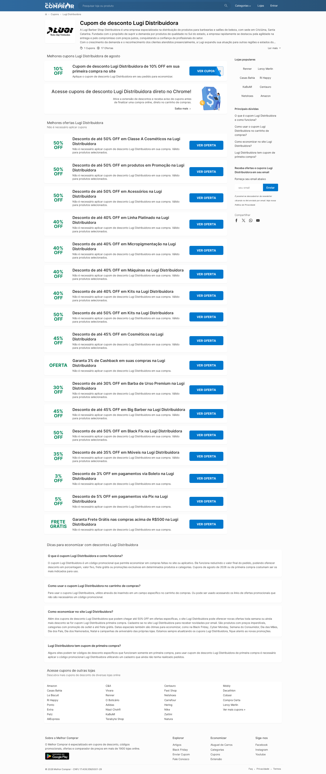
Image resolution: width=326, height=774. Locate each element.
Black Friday (180, 749)
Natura (168, 718)
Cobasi (227, 695)
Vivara (109, 690)
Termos (277, 769)
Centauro (265, 86)
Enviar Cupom (181, 754)
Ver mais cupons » (234, 709)
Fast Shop (170, 690)
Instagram (261, 749)
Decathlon (229, 690)
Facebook (261, 744)
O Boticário (112, 700)
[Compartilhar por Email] (258, 221)
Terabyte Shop (115, 718)
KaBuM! (247, 86)
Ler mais (273, 48)
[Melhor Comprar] (60, 5)
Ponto (50, 704)
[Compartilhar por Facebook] (236, 221)
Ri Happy (265, 77)
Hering (168, 704)
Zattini (168, 714)
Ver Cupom (209, 71)
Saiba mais (181, 108)
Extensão (216, 759)
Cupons (55, 14)
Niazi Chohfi (113, 709)
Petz (50, 714)
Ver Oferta (206, 145)
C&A (108, 685)
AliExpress (53, 718)
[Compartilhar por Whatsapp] (250, 221)
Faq (251, 769)
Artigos (177, 744)
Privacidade (263, 769)
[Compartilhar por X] (243, 221)
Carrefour (170, 700)
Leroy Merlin (265, 68)
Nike (167, 709)
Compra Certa (231, 700)
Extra (50, 709)
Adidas (110, 704)
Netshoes (247, 95)
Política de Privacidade (245, 205)
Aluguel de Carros (221, 744)
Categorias (217, 749)
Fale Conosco (181, 759)
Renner (247, 68)
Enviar (270, 187)
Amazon (266, 95)
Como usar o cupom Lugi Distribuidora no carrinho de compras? (252, 130)
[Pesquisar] (226, 6)
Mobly (227, 685)
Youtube (260, 754)
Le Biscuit (53, 695)
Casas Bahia (247, 77)
